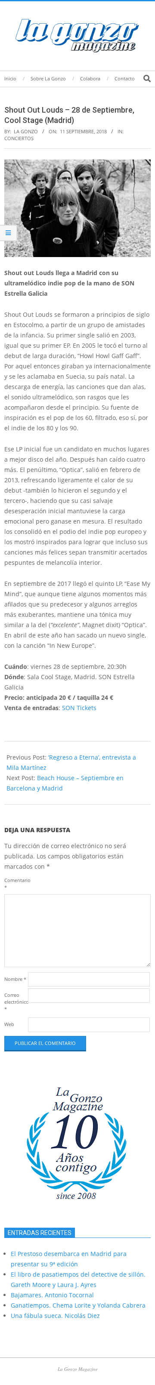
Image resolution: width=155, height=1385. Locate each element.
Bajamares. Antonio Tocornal (52, 1295)
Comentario (15, 883)
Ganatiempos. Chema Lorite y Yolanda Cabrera (78, 1305)
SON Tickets (79, 708)
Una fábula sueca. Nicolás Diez (55, 1315)
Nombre (15, 979)
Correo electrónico (15, 1002)
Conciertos (19, 138)
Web (9, 1024)
